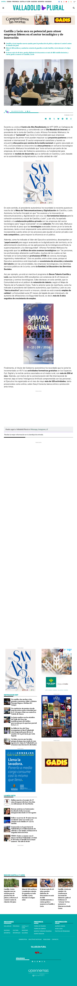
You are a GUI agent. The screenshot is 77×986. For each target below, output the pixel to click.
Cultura (15, 930)
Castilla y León (25, 1)
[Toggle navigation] (3, 8)
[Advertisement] (38, 406)
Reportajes (16, 933)
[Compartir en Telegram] (62, 119)
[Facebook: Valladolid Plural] (28, 111)
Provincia (15, 1)
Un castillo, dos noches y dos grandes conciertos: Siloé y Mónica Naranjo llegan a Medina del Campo (24, 702)
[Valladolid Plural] (38, 8)
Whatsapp (33, 429)
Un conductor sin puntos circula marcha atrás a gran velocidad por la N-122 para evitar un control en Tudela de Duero (23, 711)
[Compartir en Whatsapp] (71, 119)
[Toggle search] (73, 8)
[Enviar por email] (46, 119)
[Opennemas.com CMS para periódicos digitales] (38, 973)
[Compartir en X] (54, 119)
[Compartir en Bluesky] (58, 119)
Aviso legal (59, 928)
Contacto (55, 939)
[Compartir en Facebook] (50, 119)
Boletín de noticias (35, 939)
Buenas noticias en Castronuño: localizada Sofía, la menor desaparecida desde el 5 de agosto (23, 811)
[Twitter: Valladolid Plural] (26, 111)
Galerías (25, 933)
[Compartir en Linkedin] (67, 119)
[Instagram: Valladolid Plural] (30, 111)
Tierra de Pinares (40, 926)
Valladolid (7, 926)
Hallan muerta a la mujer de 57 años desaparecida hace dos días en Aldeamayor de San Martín (23, 802)
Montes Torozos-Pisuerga (43, 931)
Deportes (41, 1)
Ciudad (9, 1)
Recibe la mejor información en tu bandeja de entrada (23, 435)
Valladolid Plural (17, 111)
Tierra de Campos (40, 928)
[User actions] (74, 1)
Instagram (41, 429)
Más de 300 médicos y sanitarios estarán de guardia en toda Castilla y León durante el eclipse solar (38, 49)
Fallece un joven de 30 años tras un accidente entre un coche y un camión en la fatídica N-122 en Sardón (24, 820)
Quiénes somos (60, 926)
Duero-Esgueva (39, 933)
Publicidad (46, 939)
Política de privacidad (62, 931)
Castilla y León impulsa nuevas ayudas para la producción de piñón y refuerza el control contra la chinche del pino (38, 44)
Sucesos (34, 1)
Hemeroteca (23, 939)
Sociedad (48, 1)
